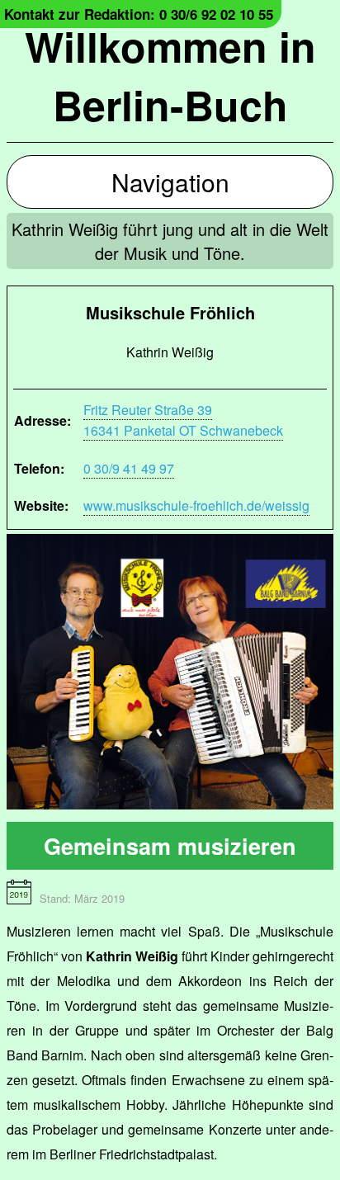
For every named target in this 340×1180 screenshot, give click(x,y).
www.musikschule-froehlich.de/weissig (196, 505)
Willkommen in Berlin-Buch (170, 75)
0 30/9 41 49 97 (128, 468)
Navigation (170, 182)
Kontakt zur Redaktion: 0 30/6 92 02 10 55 (138, 14)
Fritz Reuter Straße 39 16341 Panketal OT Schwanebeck (183, 420)
